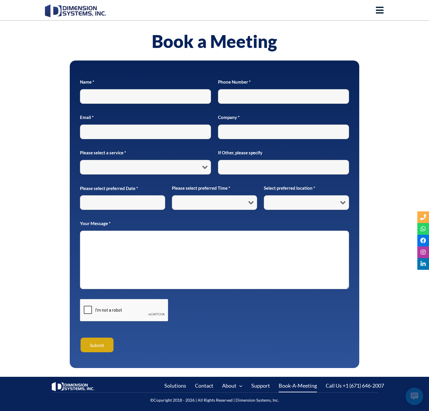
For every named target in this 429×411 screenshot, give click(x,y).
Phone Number (234, 81)
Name (87, 81)
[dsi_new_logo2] (75, 7)
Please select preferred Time (201, 188)
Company (229, 117)
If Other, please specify (240, 152)
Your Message (95, 223)
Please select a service (103, 152)
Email (87, 117)
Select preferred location (289, 188)
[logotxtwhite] (73, 384)
